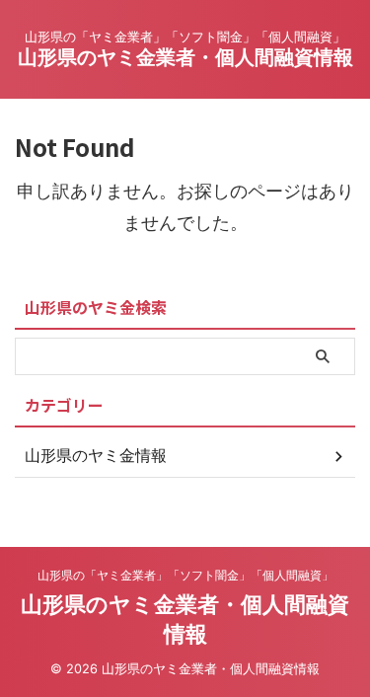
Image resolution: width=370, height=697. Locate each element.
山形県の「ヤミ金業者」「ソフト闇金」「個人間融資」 (185, 575)
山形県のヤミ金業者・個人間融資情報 (185, 57)
